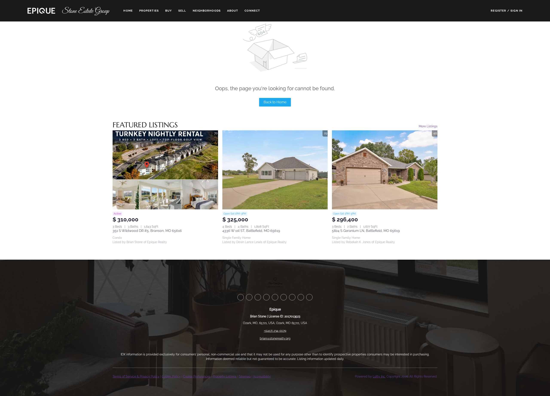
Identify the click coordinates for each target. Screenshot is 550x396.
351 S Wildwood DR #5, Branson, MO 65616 (147, 231)
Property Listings (225, 376)
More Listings (428, 126)
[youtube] (292, 297)
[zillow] (266, 297)
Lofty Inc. (379, 376)
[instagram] (283, 297)
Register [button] (498, 10)
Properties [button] (149, 10)
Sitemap (245, 376)
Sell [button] (182, 10)
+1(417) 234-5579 (275, 330)
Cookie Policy (171, 376)
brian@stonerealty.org (275, 338)
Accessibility (262, 376)
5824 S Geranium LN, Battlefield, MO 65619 (366, 231)
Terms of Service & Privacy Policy (136, 376)
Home (128, 10)
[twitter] (258, 297)
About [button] (232, 10)
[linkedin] (249, 297)
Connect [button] (252, 10)
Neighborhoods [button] (207, 10)
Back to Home (275, 102)
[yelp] (275, 297)
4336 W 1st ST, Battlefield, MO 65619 (251, 231)
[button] (41, 11)
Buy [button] (168, 10)
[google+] (309, 297)
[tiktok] (301, 297)
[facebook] (240, 297)
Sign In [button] (516, 10)
